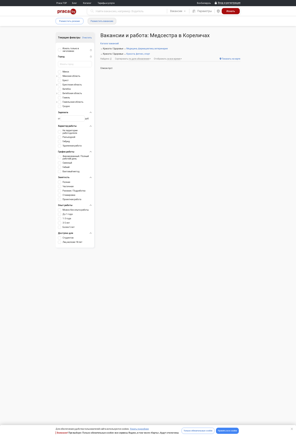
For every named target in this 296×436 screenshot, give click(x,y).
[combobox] (178, 11)
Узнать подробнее (139, 429)
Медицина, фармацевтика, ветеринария (147, 48)
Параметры (204, 11)
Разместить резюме (69, 21)
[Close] (292, 429)
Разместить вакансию (102, 21)
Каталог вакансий (109, 43)
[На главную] (67, 11)
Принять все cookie (227, 431)
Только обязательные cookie (198, 431)
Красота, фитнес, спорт (138, 54)
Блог (74, 3)
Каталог (87, 3)
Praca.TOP (61, 3)
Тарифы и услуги (106, 3)
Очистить (87, 37)
